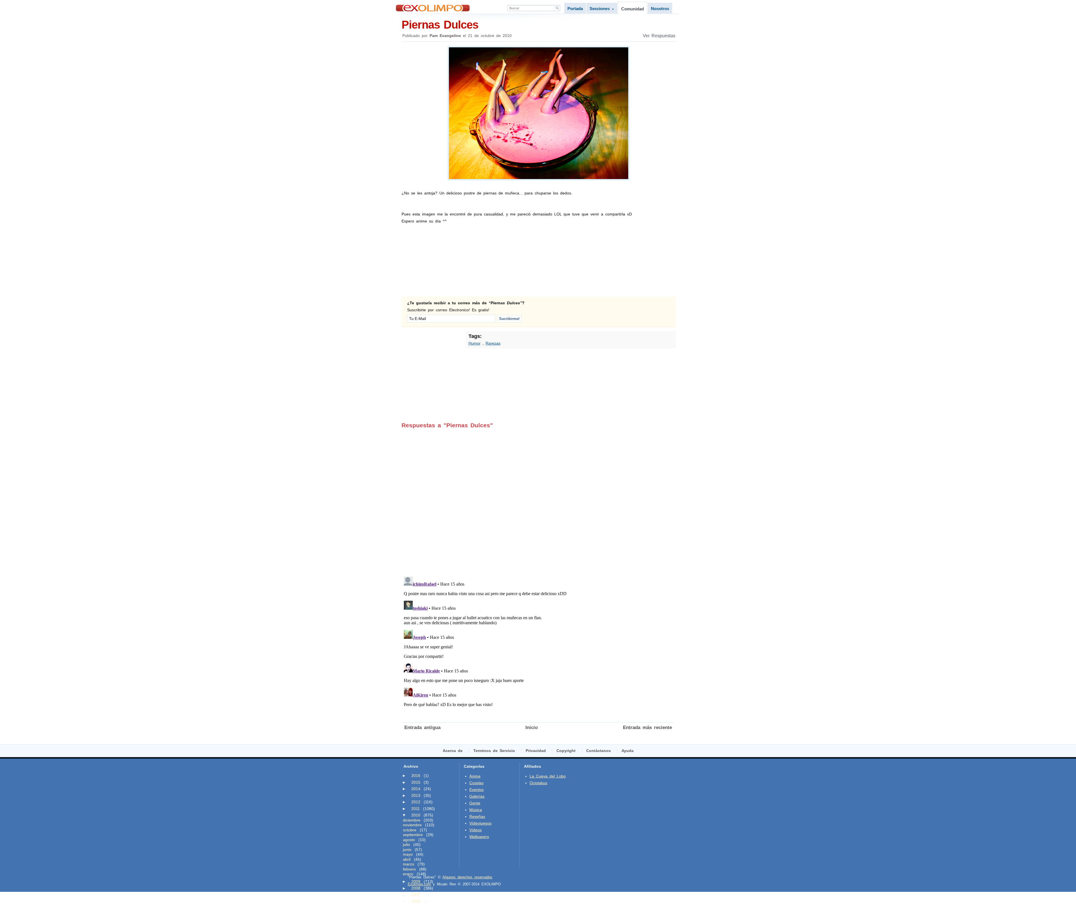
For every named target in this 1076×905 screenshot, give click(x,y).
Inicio (531, 727)
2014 (415, 788)
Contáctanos (598, 750)
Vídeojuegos (480, 823)
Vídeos (475, 830)
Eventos (476, 789)
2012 (415, 802)
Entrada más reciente (647, 727)
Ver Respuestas (659, 35)
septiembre (413, 834)
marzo (408, 864)
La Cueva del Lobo (548, 776)
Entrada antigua (422, 727)
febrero (409, 869)
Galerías (476, 796)
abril (407, 859)
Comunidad (632, 8)
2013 (415, 795)
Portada (575, 8)
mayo (408, 854)
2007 (415, 894)
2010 (415, 815)
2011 (415, 808)
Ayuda (628, 750)
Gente (474, 803)
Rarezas (493, 343)
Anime (475, 776)
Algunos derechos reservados (467, 877)
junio (407, 849)
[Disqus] (538, 499)
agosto (409, 839)
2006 (415, 901)
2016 (415, 775)
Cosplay (476, 783)
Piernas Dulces (440, 24)
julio (406, 844)
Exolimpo (433, 7)
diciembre (411, 820)
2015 (415, 782)
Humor (475, 343)
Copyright (566, 750)
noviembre (412, 825)
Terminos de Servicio (494, 750)
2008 (415, 888)
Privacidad (536, 750)
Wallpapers (479, 836)
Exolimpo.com (419, 884)
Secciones (602, 8)
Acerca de (453, 750)
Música (475, 809)
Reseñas (477, 816)
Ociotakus (538, 783)
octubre (409, 830)
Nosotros (660, 8)
